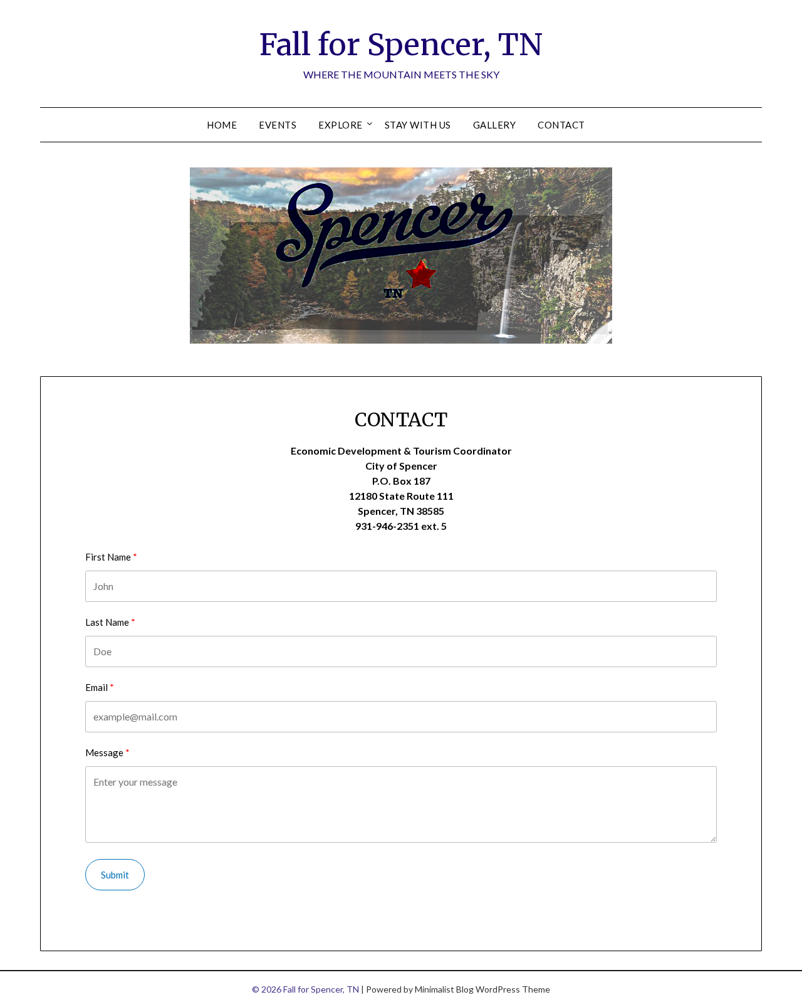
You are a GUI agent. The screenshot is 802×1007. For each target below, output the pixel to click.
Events (277, 124)
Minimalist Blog (444, 989)
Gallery (494, 124)
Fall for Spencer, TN (401, 44)
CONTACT (561, 124)
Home (222, 124)
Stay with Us (418, 124)
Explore (340, 124)
